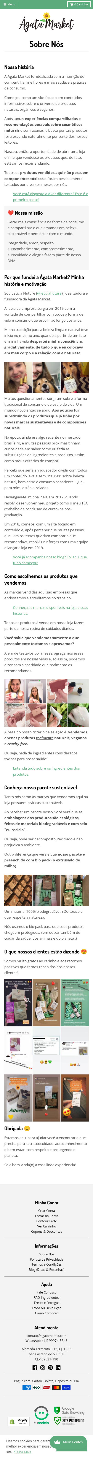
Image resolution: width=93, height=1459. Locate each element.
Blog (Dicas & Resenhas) (46, 1269)
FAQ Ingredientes (46, 1297)
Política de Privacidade (46, 1259)
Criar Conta (46, 1210)
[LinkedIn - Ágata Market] (58, 1367)
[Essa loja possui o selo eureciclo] (41, 1424)
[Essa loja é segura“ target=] (69, 1424)
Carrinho (81, 4)
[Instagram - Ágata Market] (42, 1367)
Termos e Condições (47, 1264)
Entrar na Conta (46, 1216)
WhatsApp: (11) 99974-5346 (46, 1340)
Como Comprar (46, 1313)
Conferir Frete (46, 1221)
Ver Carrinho (46, 1226)
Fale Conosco (46, 1292)
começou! (29, 562)
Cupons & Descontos (46, 1231)
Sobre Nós (46, 1254)
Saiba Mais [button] (22, 1452)
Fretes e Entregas (46, 1302)
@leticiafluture (49, 293)
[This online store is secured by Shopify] (19, 1424)
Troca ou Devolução (46, 1308)
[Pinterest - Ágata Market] (50, 1367)
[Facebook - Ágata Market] (34, 1367)
